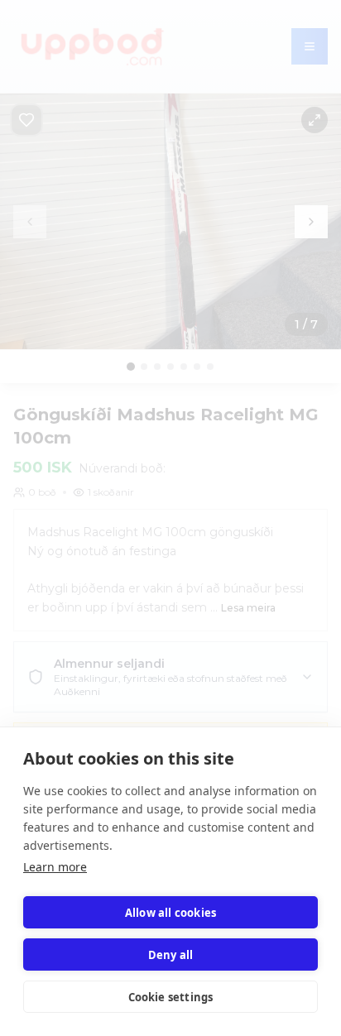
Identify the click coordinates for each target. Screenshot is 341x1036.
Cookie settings (171, 997)
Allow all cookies (170, 912)
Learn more (55, 867)
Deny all (171, 954)
